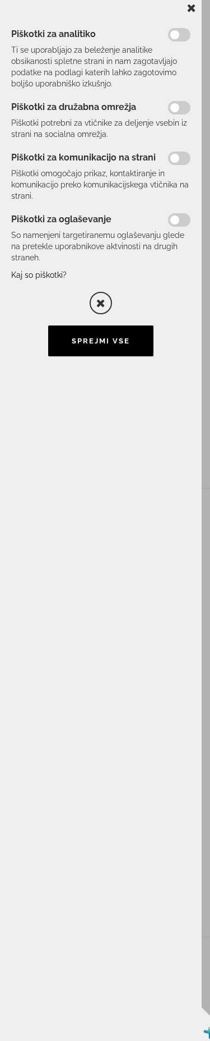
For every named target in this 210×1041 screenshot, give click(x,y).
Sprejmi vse (101, 341)
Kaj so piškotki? (39, 274)
